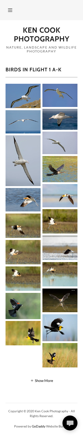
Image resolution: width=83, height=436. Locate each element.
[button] (10, 10)
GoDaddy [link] (38, 426)
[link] (41, 34)
